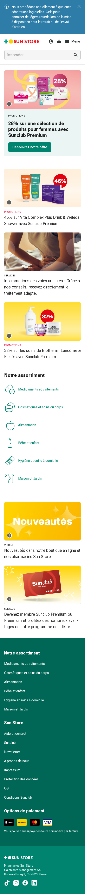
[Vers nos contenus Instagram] (16, 883)
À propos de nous (16, 761)
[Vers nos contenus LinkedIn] (34, 883)
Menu (75, 41)
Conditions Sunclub (18, 797)
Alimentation (27, 425)
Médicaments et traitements (38, 389)
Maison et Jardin (30, 478)
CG (6, 788)
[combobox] (36, 55)
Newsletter (12, 752)
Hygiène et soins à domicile (38, 461)
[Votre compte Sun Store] (49, 41)
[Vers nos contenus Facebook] (25, 883)
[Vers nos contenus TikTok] (7, 883)
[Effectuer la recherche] (76, 55)
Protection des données (21, 779)
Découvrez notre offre (29, 147)
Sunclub (10, 743)
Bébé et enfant (28, 443)
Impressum (12, 770)
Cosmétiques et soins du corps (40, 407)
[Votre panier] (59, 41)
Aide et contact (15, 734)
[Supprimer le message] (79, 6)
